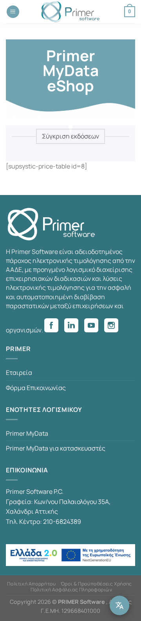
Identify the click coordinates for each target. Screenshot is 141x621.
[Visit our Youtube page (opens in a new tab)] (94, 326)
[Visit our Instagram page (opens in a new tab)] (114, 326)
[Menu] (13, 11)
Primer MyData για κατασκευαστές (55, 448)
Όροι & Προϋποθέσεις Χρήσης (96, 583)
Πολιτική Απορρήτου (31, 583)
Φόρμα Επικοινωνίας (36, 387)
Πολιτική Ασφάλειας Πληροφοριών (71, 589)
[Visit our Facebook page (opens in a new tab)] (54, 326)
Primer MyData (27, 433)
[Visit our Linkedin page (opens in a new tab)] (74, 326)
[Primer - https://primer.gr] (70, 12)
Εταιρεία (19, 372)
